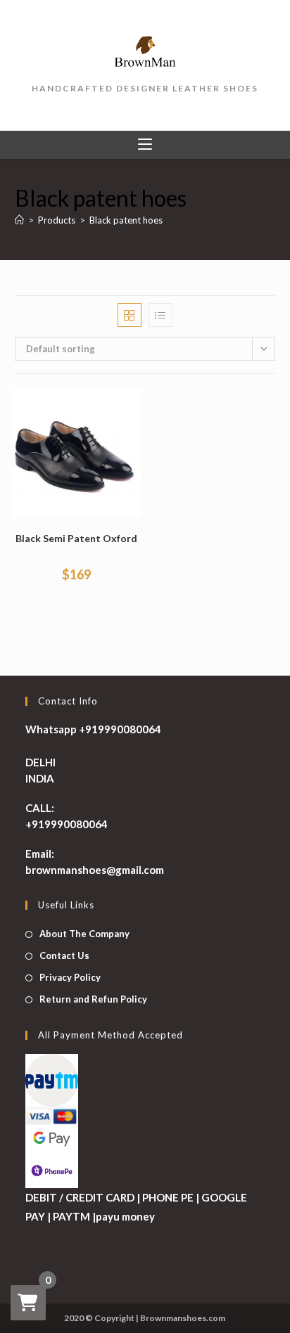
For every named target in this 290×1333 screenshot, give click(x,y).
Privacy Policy (70, 977)
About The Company (84, 933)
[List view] (160, 315)
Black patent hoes (126, 220)
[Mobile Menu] (145, 145)
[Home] (19, 220)
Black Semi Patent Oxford (76, 538)
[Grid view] (129, 315)
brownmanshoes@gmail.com (94, 869)
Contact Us (64, 955)
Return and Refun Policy (93, 999)
